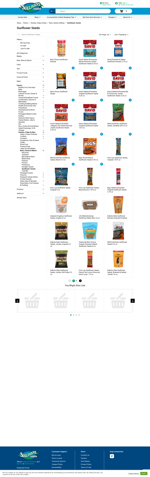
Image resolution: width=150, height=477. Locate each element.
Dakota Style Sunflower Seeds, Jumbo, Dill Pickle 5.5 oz (61, 272)
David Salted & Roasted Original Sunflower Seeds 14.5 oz (88, 126)
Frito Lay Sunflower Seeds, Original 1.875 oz (117, 159)
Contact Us (85, 455)
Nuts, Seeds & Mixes (57, 23)
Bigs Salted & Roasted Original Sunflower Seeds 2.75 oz (117, 190)
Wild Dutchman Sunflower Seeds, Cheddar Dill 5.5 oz (117, 125)
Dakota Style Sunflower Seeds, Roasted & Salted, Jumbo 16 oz (116, 272)
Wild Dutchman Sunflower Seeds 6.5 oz (117, 243)
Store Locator (57, 458)
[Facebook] (112, 456)
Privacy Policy (86, 464)
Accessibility (56, 467)
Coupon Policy (57, 464)
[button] (43, 56)
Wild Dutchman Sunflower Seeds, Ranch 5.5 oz (60, 159)
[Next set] (80, 281)
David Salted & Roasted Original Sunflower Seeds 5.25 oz (88, 94)
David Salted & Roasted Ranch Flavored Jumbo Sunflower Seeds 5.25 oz (88, 62)
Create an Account (127, 5)
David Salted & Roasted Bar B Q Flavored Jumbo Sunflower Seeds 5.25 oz (117, 94)
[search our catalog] (58, 11)
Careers (84, 458)
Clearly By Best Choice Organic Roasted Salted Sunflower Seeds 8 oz (88, 244)
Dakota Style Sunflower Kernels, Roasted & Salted (117, 217)
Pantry (25, 23)
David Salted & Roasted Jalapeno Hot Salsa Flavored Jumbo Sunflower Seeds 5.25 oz (61, 127)
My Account (56, 455)
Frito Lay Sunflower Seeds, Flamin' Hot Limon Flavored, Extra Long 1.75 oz (89, 272)
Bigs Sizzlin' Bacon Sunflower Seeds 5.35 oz (88, 159)
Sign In (125, 3)
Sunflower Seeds (74, 23)
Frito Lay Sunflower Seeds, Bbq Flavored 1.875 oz (89, 189)
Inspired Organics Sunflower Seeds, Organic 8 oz (61, 217)
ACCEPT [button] (144, 473)
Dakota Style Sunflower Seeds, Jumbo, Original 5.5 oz (60, 244)
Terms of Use (86, 467)
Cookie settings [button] (133, 473)
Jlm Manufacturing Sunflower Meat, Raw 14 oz (89, 217)
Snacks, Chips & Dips (39, 23)
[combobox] (52, 11)
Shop (19, 23)
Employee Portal (23, 468)
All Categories (22, 53)
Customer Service (58, 461)
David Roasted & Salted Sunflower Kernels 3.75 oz (117, 61)
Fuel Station (85, 461)
